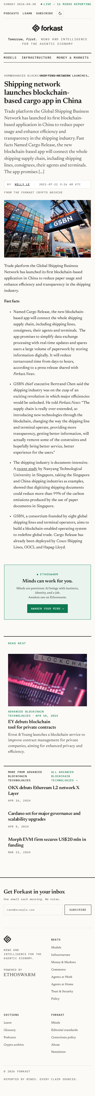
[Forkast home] (47, 28)
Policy (55, 998)
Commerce (58, 969)
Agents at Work (61, 977)
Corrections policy (63, 1037)
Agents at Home (62, 984)
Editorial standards (64, 1030)
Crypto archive (14, 1044)
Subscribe (44, 13)
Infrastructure (37, 58)
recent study (27, 469)
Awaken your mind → (47, 608)
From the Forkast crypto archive (33, 192)
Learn (27, 13)
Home (8, 75)
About (55, 1044)
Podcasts (11, 13)
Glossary (10, 1030)
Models (10, 58)
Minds (55, 1022)
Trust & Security (62, 991)
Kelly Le (22, 184)
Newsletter (58, 1051)
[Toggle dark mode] (60, 13)
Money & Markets (73, 58)
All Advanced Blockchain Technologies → (64, 776)
